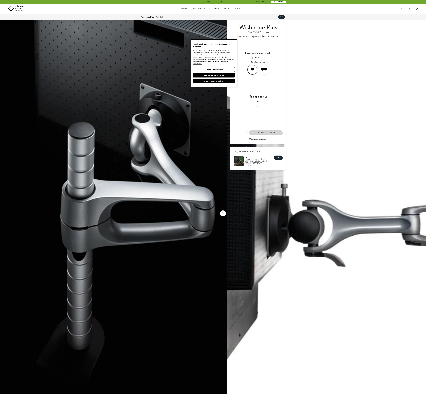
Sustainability (214, 9)
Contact (236, 9)
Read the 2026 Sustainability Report (213, 2)
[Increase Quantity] (245, 133)
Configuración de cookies (214, 69)
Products (185, 9)
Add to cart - (265, 133)
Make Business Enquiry (258, 138)
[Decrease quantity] (236, 133)
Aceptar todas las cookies (213, 81)
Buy (281, 17)
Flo (246, 157)
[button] (5, 213)
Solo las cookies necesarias (214, 75)
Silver (258, 107)
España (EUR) (259, 2)
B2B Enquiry (278, 2)
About (226, 9)
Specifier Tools (199, 9)
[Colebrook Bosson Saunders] (16, 8)
